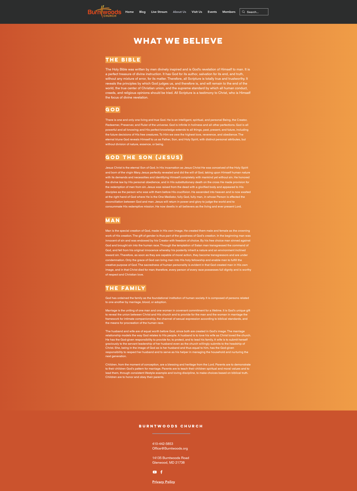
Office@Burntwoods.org (170, 448)
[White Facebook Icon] (161, 472)
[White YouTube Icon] (154, 472)
